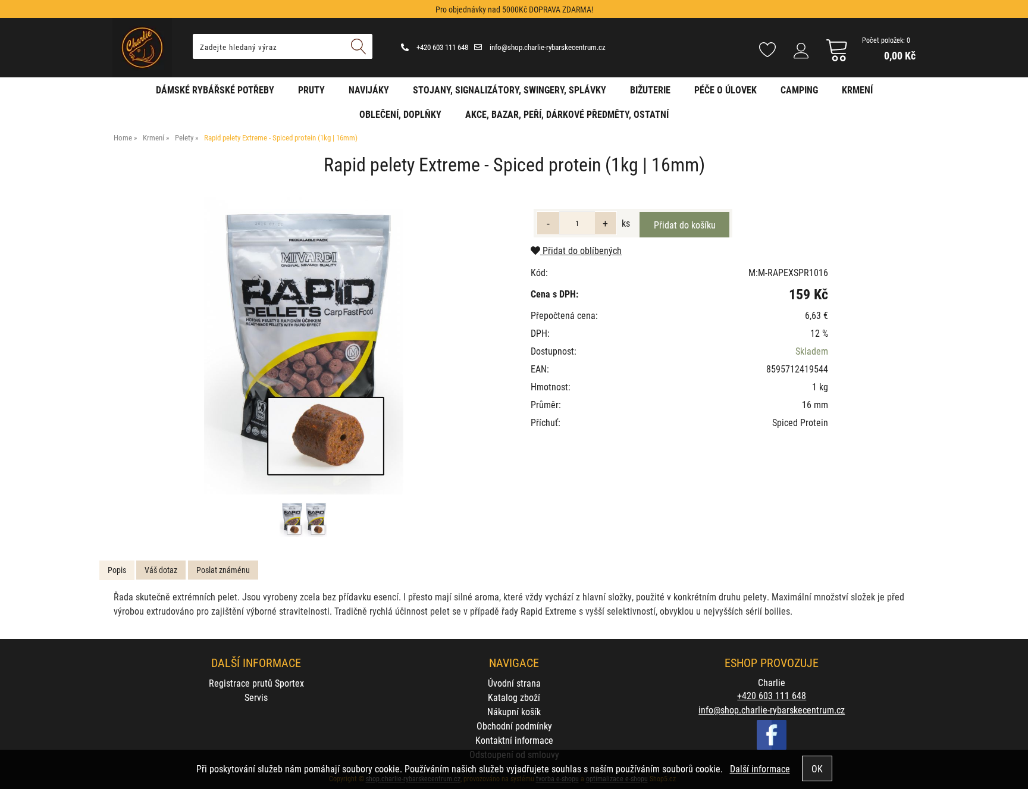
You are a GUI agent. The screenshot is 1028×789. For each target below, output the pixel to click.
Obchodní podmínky (514, 725)
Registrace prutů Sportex (256, 683)
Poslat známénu (223, 569)
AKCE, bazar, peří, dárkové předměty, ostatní (567, 114)
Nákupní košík (514, 711)
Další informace (760, 768)
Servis (256, 697)
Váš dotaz (161, 569)
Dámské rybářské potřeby (215, 89)
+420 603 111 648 (441, 47)
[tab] (116, 570)
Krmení (857, 89)
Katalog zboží (514, 697)
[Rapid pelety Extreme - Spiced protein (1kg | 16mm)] (303, 345)
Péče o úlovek (725, 89)
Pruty (311, 89)
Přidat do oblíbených (581, 250)
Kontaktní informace (514, 740)
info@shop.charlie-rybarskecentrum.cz (547, 47)
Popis (117, 569)
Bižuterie (650, 89)
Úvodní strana (514, 683)
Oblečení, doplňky (400, 114)
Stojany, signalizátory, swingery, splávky (509, 89)
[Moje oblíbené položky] (767, 50)
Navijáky (369, 89)
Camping (799, 89)
